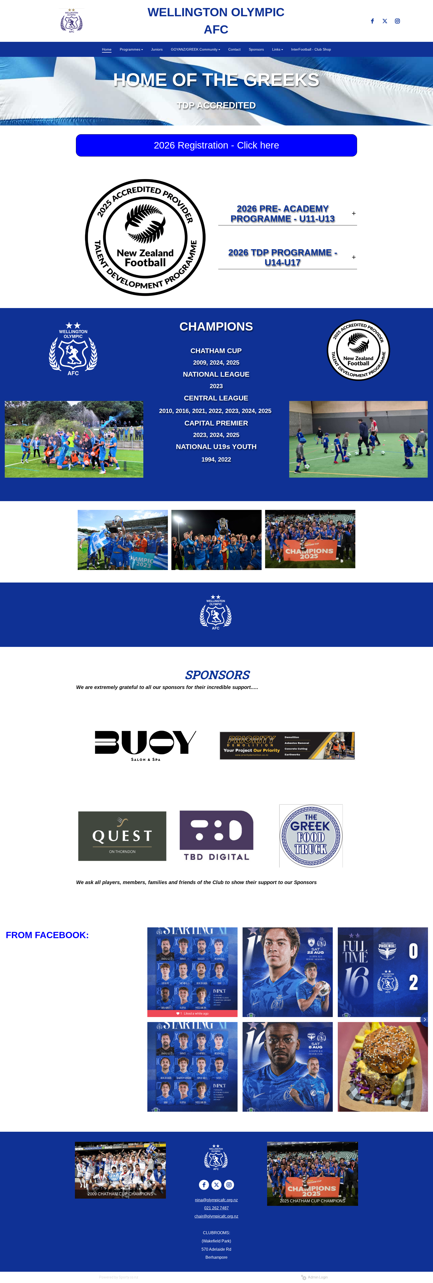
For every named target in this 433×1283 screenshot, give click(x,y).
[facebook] (372, 21)
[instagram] (397, 21)
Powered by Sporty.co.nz (118, 1277)
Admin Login (317, 1277)
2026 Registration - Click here (216, 145)
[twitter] (385, 21)
